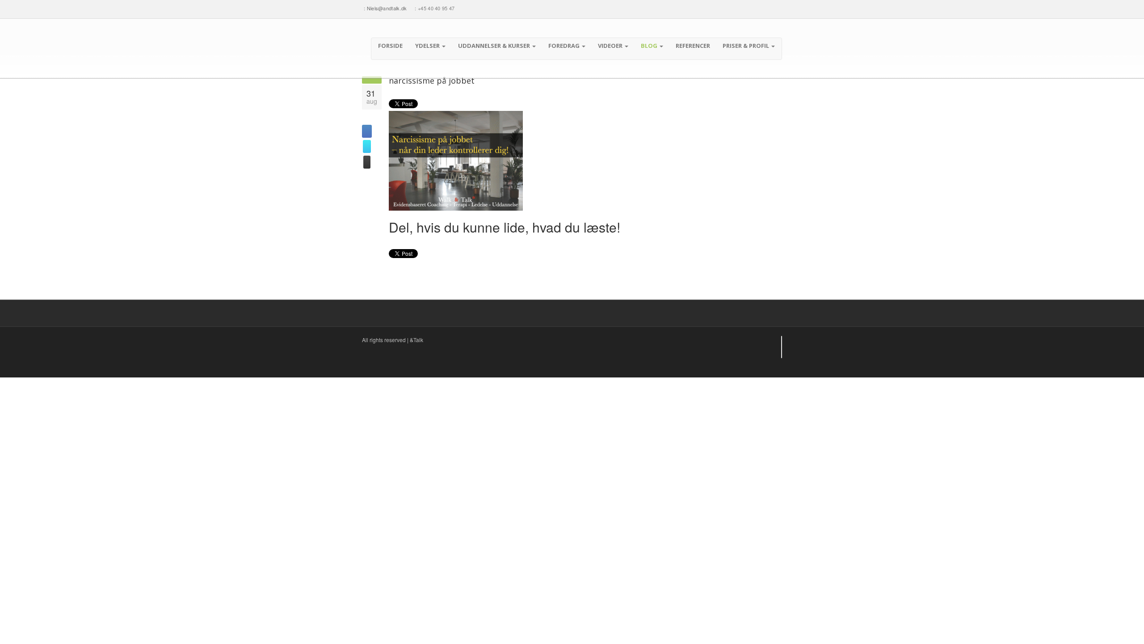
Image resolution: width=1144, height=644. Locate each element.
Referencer (693, 46)
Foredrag (564, 46)
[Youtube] (769, 8)
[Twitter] (753, 8)
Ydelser (428, 46)
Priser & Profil (746, 46)
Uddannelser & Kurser (494, 46)
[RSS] (777, 8)
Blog (650, 46)
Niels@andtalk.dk (387, 8)
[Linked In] (761, 8)
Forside (390, 46)
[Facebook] (744, 8)
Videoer (611, 46)
